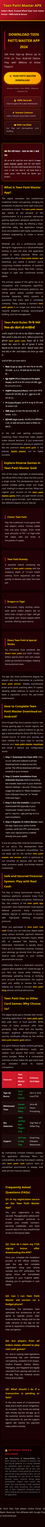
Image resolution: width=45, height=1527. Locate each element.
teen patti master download (29, 744)
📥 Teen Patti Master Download (22, 78)
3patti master (18, 451)
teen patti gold (35, 1018)
